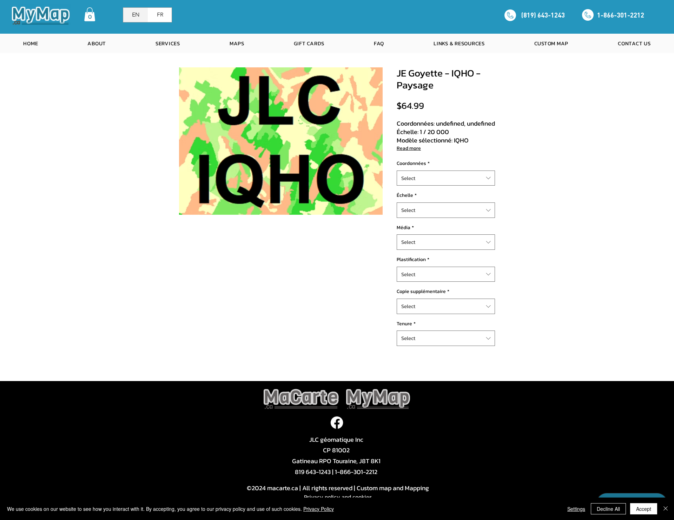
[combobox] (446, 178)
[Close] (665, 508)
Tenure (406, 323)
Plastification (413, 259)
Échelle (407, 195)
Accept (643, 508)
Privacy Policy (318, 508)
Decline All (608, 508)
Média (405, 227)
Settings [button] (576, 508)
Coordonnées (413, 163)
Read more (409, 148)
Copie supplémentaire (423, 291)
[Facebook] (337, 422)
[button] (89, 14)
